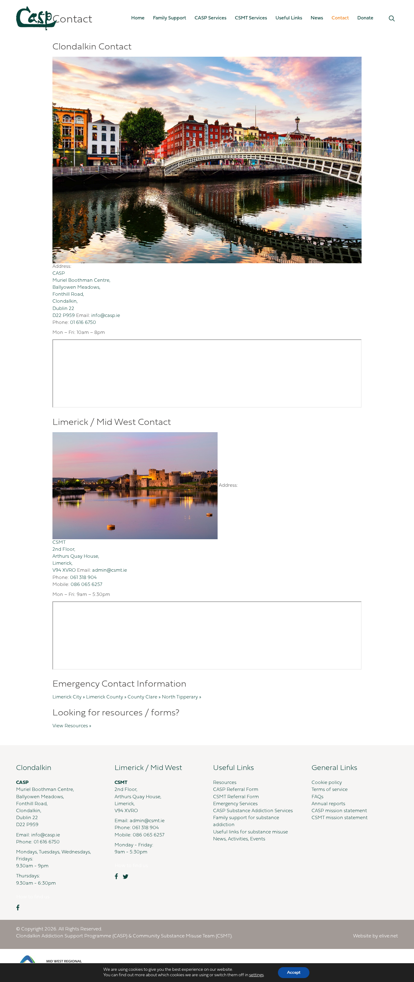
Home (138, 18)
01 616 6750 (83, 322)
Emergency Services (235, 804)
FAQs (317, 797)
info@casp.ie (105, 315)
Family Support (169, 18)
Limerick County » (107, 697)
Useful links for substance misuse (250, 832)
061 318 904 (83, 577)
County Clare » (145, 697)
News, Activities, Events (239, 839)
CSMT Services (251, 18)
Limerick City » (69, 697)
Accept (293, 972)
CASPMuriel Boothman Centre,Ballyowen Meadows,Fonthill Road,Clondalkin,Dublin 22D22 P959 (81, 294)
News (317, 18)
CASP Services (210, 18)
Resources (224, 782)
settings (256, 975)
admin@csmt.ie (109, 570)
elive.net (388, 936)
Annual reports (328, 804)
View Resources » (71, 726)
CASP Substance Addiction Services (253, 811)
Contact (340, 18)
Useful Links (288, 18)
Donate (365, 18)
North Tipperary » (181, 697)
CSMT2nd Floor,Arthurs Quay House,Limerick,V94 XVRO (75, 556)
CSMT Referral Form (236, 797)
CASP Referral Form (235, 789)
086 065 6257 (86, 584)
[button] (392, 18)
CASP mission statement (339, 811)
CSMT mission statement (340, 818)
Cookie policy (327, 782)
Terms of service (330, 789)
